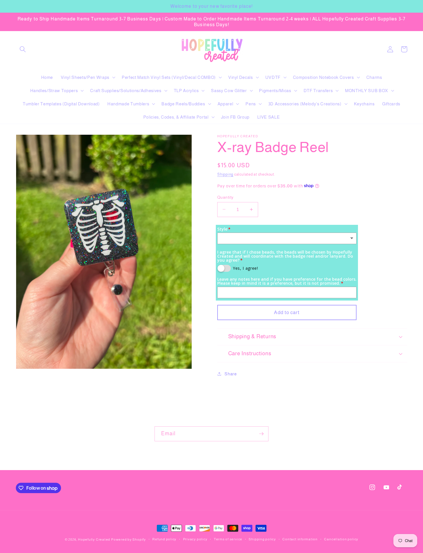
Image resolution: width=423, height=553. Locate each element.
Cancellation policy (341, 539)
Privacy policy (195, 539)
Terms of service (228, 539)
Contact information (300, 539)
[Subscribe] (261, 433)
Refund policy (164, 539)
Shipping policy (262, 539)
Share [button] (230, 373)
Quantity (225, 197)
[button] (23, 49)
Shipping (225, 174)
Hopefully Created (94, 539)
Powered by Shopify (128, 539)
